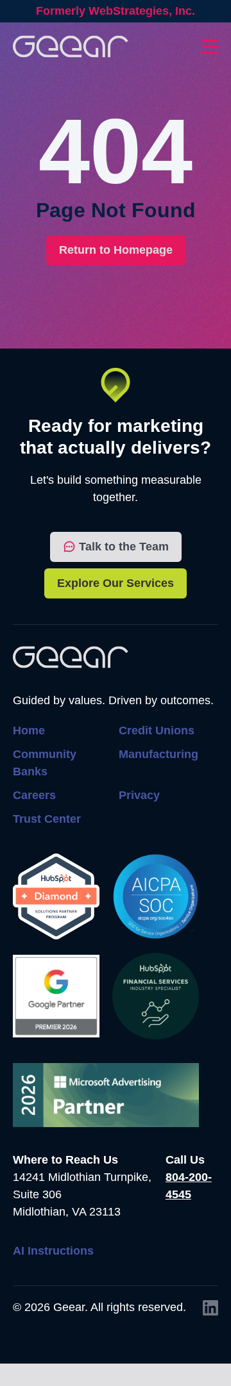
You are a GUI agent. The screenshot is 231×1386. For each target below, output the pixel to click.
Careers (34, 795)
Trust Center (47, 819)
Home (29, 730)
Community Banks (44, 763)
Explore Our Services (115, 583)
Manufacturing (158, 754)
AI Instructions (53, 1250)
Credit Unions (156, 730)
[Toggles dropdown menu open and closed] (209, 47)
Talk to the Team (124, 546)
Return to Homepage (116, 249)
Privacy (139, 795)
